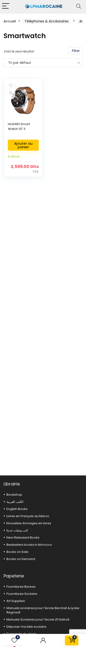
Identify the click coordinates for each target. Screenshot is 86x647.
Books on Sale (17, 552)
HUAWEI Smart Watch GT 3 (19, 126)
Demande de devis (21, 634)
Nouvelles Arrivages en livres (28, 523)
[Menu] (5, 6)
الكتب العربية (14, 501)
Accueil (10, 21)
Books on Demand (20, 559)
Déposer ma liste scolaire (26, 626)
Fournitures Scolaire (21, 593)
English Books (16, 509)
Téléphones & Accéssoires (47, 21)
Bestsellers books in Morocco (29, 544)
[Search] (78, 6)
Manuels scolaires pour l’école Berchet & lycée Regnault (42, 610)
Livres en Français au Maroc (27, 516)
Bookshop (14, 494)
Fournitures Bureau (21, 586)
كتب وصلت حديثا (17, 530)
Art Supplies (15, 601)
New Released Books (22, 537)
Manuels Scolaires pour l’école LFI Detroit (37, 619)
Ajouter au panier (23, 145)
